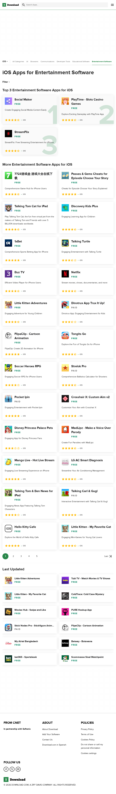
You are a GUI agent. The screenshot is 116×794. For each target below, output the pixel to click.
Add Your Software (51, 734)
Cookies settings (89, 753)
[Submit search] (23, 4)
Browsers (34, 61)
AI (27, 61)
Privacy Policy (87, 729)
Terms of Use (87, 734)
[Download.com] (10, 5)
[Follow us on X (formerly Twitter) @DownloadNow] (12, 769)
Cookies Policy (88, 739)
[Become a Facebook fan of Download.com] (6, 769)
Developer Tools (63, 61)
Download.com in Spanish (54, 745)
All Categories (18, 61)
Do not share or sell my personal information (92, 746)
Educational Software (81, 61)
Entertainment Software (102, 61)
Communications (47, 61)
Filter (5, 81)
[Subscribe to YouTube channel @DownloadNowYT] (18, 769)
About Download (50, 729)
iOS (4, 61)
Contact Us (47, 739)
